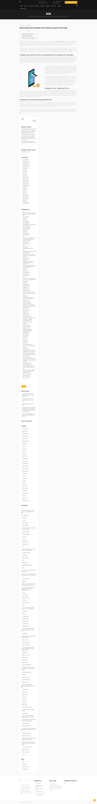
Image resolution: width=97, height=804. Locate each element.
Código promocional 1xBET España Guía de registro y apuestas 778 (28, 262)
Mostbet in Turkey (26, 310)
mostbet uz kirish (26, 325)
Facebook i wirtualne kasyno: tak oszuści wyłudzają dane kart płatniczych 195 (29, 266)
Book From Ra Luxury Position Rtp (29, 38)
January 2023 (25, 179)
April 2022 (25, 192)
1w (23, 211)
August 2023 (25, 168)
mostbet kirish (25, 313)
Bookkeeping (25, 246)
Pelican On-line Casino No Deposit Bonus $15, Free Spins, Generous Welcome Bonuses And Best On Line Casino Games (29, 409)
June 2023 (25, 171)
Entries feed (24, 764)
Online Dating (25, 335)
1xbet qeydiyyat (26, 234)
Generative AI (25, 273)
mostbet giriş (25, 308)
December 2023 (26, 162)
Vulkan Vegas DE (26, 355)
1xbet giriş (25, 231)
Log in (23, 761)
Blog (24, 245)
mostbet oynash (26, 314)
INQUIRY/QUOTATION (71, 2)
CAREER (59, 6)
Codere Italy (25, 259)
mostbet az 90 (26, 300)
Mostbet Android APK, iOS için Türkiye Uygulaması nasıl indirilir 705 (29, 293)
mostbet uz (25, 323)
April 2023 (25, 174)
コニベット (25, 378)
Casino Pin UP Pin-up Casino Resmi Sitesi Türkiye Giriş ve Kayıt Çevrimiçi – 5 (29, 255)
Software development (27, 344)
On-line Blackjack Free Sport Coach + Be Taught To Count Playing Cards (28, 395)
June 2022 (25, 189)
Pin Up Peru (25, 338)
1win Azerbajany (26, 216)
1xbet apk (24, 520)
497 (23, 236)
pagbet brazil (25, 336)
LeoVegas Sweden (26, 290)
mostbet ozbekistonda (27, 316)
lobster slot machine (59, 41)
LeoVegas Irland (26, 288)
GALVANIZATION (39, 795)
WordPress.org (25, 769)
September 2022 (26, 185)
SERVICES (37, 6)
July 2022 (25, 188)
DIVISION (42, 6)
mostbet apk (24, 633)
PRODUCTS (32, 6)
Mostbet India (25, 311)
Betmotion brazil (26, 243)
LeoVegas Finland (26, 285)
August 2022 (25, 186)
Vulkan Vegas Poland (27, 362)
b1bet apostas (25, 242)
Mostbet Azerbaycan (27, 303)
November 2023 (26, 163)
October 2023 (25, 165)
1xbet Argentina (26, 221)
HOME (21, 6)
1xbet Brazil (25, 230)
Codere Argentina (26, 258)
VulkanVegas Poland (27, 364)
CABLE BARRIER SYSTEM (28, 248)
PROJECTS (48, 6)
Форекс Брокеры (26, 375)
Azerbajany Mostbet (27, 240)
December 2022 (26, 180)
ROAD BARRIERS (39, 791)
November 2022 (26, 182)
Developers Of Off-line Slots (27, 36)
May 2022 (25, 191)
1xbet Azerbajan (26, 223)
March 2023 (25, 176)
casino (24, 249)
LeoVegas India (26, 287)
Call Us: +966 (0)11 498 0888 (57, 1)
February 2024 (26, 159)
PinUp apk (25, 339)
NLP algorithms (26, 333)
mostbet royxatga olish (27, 322)
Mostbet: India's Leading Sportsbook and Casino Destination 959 (27, 331)
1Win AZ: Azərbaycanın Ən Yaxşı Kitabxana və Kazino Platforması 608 (29, 214)
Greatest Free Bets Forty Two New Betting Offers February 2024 (28, 400)
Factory (24, 269)
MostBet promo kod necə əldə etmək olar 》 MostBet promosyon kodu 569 (29, 319)
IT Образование (26, 284)
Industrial (25, 282)
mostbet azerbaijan (27, 301)
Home (29, 16)
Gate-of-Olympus (26, 272)
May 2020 (25, 200)
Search (34, 120)
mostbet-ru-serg (26, 328)
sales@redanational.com (26, 788)
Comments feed (25, 766)
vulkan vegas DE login (27, 357)
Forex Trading (25, 270)
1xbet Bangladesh (26, 228)
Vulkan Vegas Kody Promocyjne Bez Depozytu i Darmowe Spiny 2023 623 (29, 360)
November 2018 (26, 203)
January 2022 (25, 197)
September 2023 (26, 166)
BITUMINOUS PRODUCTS (41, 793)
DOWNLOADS (23, 8)
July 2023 (25, 169)
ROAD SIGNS (38, 783)
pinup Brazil (25, 341)
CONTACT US (53, 6)
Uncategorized (35, 16)
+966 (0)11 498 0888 (25, 784)
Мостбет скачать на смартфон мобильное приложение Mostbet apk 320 (29, 371)
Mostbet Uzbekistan (27, 326)
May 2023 (24, 451)
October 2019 (25, 201)
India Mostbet (25, 281)
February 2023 (26, 177)
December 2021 (26, 198)
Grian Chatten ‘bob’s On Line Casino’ (28, 134)
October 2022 (25, 183)
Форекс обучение (26, 377)
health (23, 605)
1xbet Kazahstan (26, 233)
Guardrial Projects (26, 275)
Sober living (25, 342)
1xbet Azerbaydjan (26, 227)
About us (26, 6)
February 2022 (26, 195)
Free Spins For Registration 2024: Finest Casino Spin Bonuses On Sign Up (28, 142)
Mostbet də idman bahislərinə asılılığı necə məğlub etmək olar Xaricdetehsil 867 (29, 306)
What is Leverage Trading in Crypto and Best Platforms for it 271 (29, 367)
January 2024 (25, 160)
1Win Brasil (25, 218)
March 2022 (25, 194)
